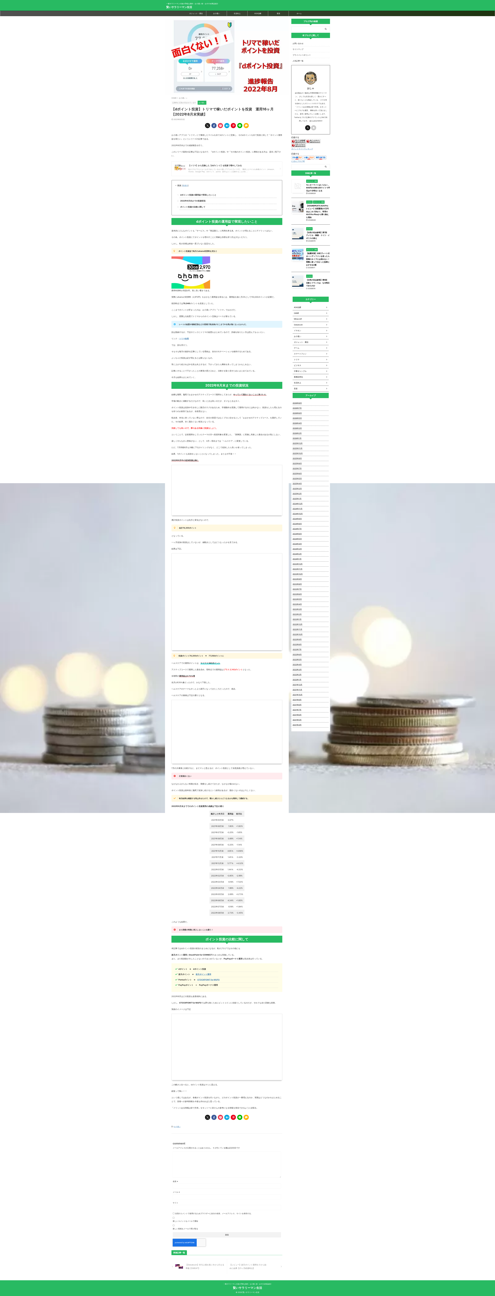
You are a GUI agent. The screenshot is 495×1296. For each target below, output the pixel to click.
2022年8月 (297, 644)
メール (176, 1192)
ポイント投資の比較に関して (192, 207)
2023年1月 (297, 619)
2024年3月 (297, 549)
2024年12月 (298, 504)
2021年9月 (297, 700)
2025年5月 (297, 478)
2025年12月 (298, 443)
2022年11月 (297, 629)
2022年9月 (297, 639)
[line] (239, 125)
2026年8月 (297, 403)
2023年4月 (297, 604)
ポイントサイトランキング (302, 149)
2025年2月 (297, 493)
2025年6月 (297, 473)
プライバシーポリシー (302, 55)
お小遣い (216, 13)
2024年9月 (297, 519)
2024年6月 (297, 534)
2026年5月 (297, 418)
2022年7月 (297, 649)
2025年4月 (297, 483)
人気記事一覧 (298, 61)
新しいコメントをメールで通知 (185, 1221)
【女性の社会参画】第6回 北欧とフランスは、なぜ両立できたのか (318, 283)
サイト (175, 1203)
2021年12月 (297, 685)
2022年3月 (297, 669)
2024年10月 (298, 514)
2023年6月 (297, 594)
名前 (175, 1181)
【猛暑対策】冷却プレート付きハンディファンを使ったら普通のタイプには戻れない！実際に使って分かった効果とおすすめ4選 (318, 259)
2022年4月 (297, 664)
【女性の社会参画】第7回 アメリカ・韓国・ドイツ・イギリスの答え (318, 235)
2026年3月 (297, 428)
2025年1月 (297, 498)
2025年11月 (297, 448)
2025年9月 (297, 458)
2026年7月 (297, 408)
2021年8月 (297, 705)
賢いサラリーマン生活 (179, 7)
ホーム (299, 13)
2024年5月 (297, 539)
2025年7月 (297, 468)
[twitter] (207, 125)
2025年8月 (297, 463)
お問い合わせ (298, 43)
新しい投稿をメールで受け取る (185, 1229)
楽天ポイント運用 (203, 974)
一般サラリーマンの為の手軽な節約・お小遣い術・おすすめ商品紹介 (247, 1284)
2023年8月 (297, 584)
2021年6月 (297, 715)
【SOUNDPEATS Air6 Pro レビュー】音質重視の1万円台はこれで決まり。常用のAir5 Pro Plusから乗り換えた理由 (317, 211)
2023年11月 (297, 569)
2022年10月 (298, 634)
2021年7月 (297, 710)
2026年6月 (297, 413)
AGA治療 (257, 13)
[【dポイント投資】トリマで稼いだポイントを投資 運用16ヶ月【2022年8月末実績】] (226, 125)
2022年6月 (297, 654)
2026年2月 (297, 433)
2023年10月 (298, 574)
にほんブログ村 (298, 161)
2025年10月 (298, 453)
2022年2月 (297, 674)
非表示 (185, 185)
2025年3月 (297, 488)
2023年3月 (297, 609)
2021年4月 (297, 725)
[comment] (246, 125)
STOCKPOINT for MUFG (208, 979)
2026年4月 (297, 423)
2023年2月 (297, 614)
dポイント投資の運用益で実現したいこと (198, 195)
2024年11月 (297, 509)
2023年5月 (297, 599)
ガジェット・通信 (196, 13)
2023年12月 (298, 564)
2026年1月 (297, 438)
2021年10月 (297, 695)
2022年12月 (297, 624)
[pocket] (220, 125)
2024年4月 (297, 544)
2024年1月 (297, 559)
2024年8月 (297, 524)
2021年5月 (297, 720)
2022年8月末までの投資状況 (193, 201)
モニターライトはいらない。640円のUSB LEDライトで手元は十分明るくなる (318, 188)
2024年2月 (297, 554)
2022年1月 (297, 679)
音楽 (278, 13)
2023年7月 (297, 589)
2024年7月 (297, 529)
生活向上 (237, 13)
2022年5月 (297, 659)
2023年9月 (297, 579)
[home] (313, 127)
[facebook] (214, 125)
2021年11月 (297, 690)
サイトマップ (298, 49)
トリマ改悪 (184, 338)
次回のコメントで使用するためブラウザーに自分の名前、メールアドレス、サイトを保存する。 (214, 1213)
